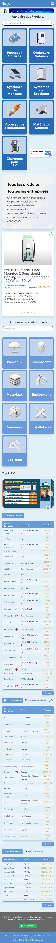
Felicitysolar (8, 724)
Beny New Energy (11, 767)
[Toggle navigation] (52, 2)
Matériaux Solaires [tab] (35, 851)
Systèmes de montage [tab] (37, 700)
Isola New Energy (10, 551)
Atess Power (8, 736)
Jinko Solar (8, 686)
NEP (5, 783)
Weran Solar (8, 637)
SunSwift (7, 830)
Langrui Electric (10, 777)
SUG (5, 717)
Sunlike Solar (9, 595)
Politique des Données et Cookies (33, 935)
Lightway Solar (9, 872)
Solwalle (7, 788)
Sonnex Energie (10, 581)
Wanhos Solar (9, 809)
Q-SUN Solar (9, 664)
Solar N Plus (8, 557)
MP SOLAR (8, 864)
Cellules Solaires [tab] (14, 851)
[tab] (13, 515)
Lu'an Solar (8, 623)
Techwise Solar (10, 602)
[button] (21, 312)
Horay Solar (8, 673)
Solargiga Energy (10, 609)
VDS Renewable (10, 657)
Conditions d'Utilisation (10, 935)
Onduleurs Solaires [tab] (14, 700)
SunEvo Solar (9, 588)
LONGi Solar (8, 616)
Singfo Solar (8, 816)
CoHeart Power (10, 837)
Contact (49, 935)
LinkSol (6, 895)
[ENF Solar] (7, 4)
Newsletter (28, 937)
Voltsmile (7, 802)
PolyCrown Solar (10, 650)
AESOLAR (8, 569)
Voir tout (48, 693)
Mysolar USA (9, 643)
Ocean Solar (8, 563)
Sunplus (7, 670)
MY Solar (7, 539)
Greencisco (8, 823)
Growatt (7, 772)
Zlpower (7, 731)
